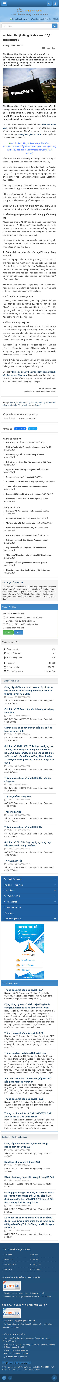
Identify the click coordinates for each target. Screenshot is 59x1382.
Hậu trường (9, 913)
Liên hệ (35, 1259)
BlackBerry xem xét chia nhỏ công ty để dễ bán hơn (28, 570)
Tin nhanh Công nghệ (13, 879)
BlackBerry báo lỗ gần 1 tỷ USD (19, 442)
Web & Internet (10, 901)
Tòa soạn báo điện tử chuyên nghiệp (24, 1305)
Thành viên (8, 1259)
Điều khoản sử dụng (32, 1369)
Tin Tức (35, 1254)
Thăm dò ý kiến (10, 1264)
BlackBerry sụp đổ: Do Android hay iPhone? (25, 454)
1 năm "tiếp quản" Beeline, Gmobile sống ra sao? (27, 486)
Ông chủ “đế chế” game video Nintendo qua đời (26, 562)
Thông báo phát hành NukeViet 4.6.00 (23, 1033)
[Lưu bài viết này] (53, 48)
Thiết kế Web (9, 890)
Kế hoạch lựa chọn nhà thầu (14, 1136)
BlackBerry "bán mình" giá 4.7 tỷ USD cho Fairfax (27, 527)
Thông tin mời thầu (10, 680)
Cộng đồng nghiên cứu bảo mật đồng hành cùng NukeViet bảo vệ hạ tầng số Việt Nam (27, 1006)
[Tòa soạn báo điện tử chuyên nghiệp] (12, 1313)
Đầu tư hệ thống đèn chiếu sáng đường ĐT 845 (29, 1177)
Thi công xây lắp (13, 811)
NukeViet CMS (43, 1367)
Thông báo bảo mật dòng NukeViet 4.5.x (25, 1053)
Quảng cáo (36, 1264)
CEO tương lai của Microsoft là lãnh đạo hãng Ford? (28, 447)
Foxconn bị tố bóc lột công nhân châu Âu (24, 494)
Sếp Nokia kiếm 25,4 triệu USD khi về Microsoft (26, 547)
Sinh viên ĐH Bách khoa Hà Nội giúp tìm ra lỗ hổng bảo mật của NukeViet (27, 1080)
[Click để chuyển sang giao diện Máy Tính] (10, 1378)
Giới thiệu (8, 1254)
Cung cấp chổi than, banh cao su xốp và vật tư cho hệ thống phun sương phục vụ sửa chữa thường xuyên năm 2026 (28, 690)
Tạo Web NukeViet (12, 896)
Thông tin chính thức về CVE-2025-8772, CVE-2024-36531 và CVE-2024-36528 (28, 1115)
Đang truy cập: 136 (23, 1363)
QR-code (8, 1363)
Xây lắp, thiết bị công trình (17, 796)
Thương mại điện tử (12, 907)
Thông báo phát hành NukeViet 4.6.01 (23, 989)
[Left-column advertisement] (29, 951)
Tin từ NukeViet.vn (10, 983)
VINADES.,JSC (13, 1369)
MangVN (23, 1367)
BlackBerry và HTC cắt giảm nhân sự (21, 535)
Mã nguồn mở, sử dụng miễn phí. (20, 620)
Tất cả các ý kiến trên (15, 627)
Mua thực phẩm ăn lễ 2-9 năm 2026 (22, 1161)
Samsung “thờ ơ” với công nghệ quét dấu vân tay (27, 510)
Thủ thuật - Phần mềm (13, 884)
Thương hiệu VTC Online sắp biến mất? (23, 523)
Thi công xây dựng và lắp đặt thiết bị (23, 827)
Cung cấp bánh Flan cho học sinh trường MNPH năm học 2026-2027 (26, 1145)
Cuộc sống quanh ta (12, 918)
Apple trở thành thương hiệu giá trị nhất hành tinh (27, 469)
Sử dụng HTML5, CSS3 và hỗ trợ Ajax (22, 624)
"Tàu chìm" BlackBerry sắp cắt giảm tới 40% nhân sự (28, 555)
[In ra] (48, 48)
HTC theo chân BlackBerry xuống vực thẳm (24, 481)
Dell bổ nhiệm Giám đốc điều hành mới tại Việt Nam (28, 462)
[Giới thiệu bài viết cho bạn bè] (44, 48)
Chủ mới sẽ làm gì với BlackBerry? (21, 518)
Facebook (21, 429)
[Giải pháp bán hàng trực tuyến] (12, 1286)
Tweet (34, 429)
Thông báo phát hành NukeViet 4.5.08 (23, 1098)
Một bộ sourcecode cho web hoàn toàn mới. (25, 617)
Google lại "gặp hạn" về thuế (18, 477)
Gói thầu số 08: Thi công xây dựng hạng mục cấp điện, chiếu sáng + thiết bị (27, 844)
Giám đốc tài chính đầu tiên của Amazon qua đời (27, 540)
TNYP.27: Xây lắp (13, 860)
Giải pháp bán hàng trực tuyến (21, 1277)
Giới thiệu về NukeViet (12, 582)
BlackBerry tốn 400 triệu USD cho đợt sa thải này (27, 498)
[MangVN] (29, 10)
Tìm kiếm (8, 1269)
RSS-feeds (36, 1269)
